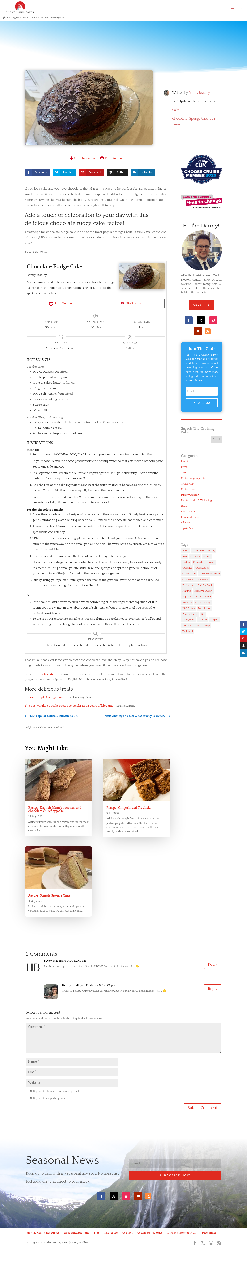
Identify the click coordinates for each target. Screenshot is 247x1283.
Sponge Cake (198, 119)
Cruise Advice (202, 568)
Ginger (198, 597)
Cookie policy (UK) (149, 1232)
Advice (185, 551)
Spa (203, 614)
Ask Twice (195, 556)
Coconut (210, 562)
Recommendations (76, 1232)
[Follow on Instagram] (213, 320)
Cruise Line (187, 579)
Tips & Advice (188, 528)
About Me (201, 304)
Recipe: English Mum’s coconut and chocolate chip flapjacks (54, 809)
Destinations (188, 585)
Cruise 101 (187, 568)
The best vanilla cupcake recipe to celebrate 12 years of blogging (69, 705)
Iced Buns (187, 602)
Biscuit (185, 461)
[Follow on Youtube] (198, 331)
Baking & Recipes (17, 17)
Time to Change (202, 625)
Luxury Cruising (190, 494)
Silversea (186, 522)
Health (208, 597)
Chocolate (179, 119)
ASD (184, 556)
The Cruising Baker (58, 1242)
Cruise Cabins (189, 574)
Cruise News (188, 489)
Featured (186, 591)
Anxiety (211, 551)
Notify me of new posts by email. (48, 1098)
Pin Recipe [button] (133, 303)
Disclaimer (209, 1232)
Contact (127, 1232)
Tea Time (186, 625)
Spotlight (202, 620)
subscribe (47, 674)
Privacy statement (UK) (182, 1232)
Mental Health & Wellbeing (196, 500)
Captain (186, 562)
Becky (48, 960)
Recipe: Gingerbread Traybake (128, 808)
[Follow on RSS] (208, 331)
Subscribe (111, 1232)
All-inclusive (198, 551)
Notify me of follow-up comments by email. (55, 1091)
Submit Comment (202, 1108)
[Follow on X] (201, 320)
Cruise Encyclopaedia (193, 478)
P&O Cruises (188, 511)
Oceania (185, 506)
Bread (184, 467)
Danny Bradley (199, 93)
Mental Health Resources (43, 1232)
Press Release (204, 608)
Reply (212, 964)
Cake (31, 17)
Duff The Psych (205, 585)
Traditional (187, 631)
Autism (206, 556)
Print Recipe (113, 158)
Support (214, 620)
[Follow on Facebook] (189, 320)
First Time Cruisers (203, 591)
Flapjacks (186, 597)
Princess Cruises (190, 517)
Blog (97, 1232)
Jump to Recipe (84, 158)
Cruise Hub (187, 483)
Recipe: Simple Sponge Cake (44, 697)
